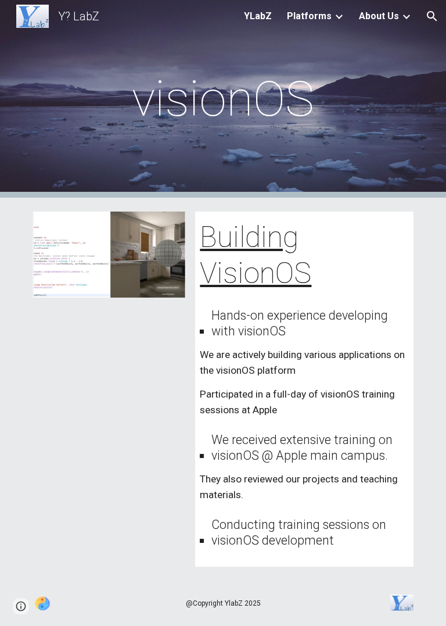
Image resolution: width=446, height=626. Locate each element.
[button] (432, 16)
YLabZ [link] (258, 16)
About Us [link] (379, 16)
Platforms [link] (309, 16)
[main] (223, 99)
